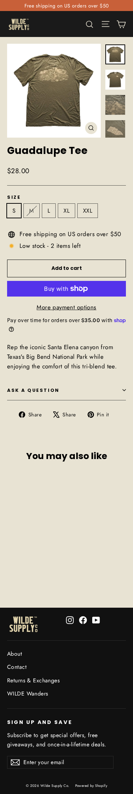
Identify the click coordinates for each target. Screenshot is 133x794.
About (14, 654)
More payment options (66, 307)
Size (14, 197)
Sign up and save (39, 722)
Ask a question (33, 390)
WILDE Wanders (27, 693)
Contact (17, 667)
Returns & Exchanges (33, 680)
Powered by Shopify (91, 785)
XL (66, 211)
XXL (87, 211)
